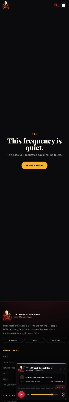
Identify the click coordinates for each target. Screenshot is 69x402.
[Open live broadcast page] (62, 394)
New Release (9, 368)
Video (5, 379)
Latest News (8, 362)
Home (5, 356)
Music (5, 373)
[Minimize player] (62, 369)
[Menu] (63, 5)
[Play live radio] (21, 394)
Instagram (13, 340)
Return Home (35, 165)
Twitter (34, 340)
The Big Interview (11, 385)
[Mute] (28, 394)
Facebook (56, 340)
